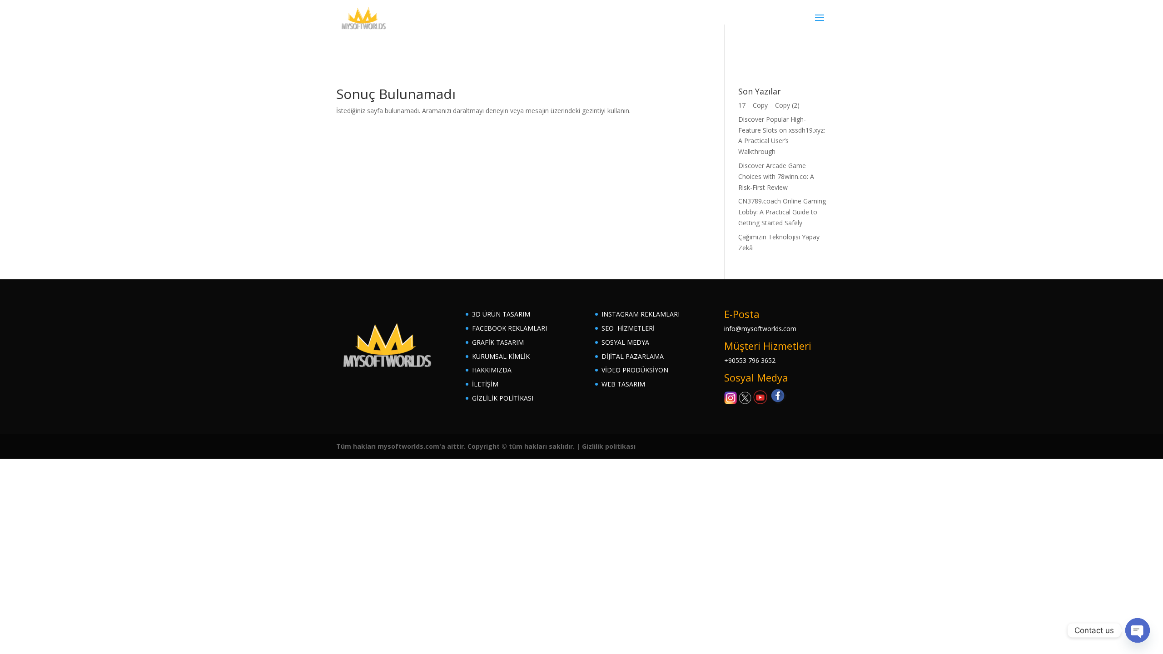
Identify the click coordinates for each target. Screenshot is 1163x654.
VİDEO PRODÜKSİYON (634, 370)
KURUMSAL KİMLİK (501, 356)
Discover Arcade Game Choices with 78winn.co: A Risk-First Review (776, 176)
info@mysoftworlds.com (760, 328)
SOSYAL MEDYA (625, 342)
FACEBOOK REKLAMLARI (509, 328)
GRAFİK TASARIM (498, 342)
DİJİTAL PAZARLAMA (632, 356)
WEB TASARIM (623, 384)
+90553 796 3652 (749, 360)
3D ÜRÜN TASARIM (501, 314)
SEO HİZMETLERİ (628, 328)
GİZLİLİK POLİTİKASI (502, 398)
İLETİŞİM (485, 384)
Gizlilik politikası (609, 446)
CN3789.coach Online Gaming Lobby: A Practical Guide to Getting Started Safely (782, 212)
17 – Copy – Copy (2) (769, 105)
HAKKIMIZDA (492, 370)
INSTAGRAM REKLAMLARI (640, 314)
